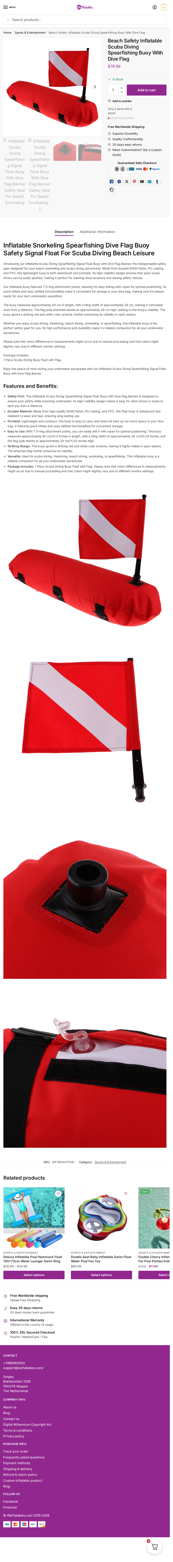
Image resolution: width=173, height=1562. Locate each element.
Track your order (15, 1451)
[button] (121, 88)
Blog (6, 1413)
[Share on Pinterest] (134, 181)
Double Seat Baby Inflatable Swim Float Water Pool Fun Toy (101, 1259)
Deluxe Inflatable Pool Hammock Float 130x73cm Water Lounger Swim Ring (32, 1259)
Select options (34, 1275)
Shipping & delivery (17, 1469)
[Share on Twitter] (127, 181)
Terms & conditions (17, 1430)
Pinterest (10, 1507)
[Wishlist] (58, 1193)
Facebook (10, 1501)
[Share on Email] (142, 181)
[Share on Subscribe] (149, 181)
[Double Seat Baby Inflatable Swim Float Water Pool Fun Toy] (101, 1218)
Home (7, 32)
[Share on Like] (111, 181)
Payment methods (16, 1463)
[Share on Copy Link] (111, 189)
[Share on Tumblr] (157, 181)
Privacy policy (13, 1436)
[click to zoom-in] (52, 87)
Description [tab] (64, 232)
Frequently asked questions (24, 1457)
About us (9, 1407)
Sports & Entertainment (30, 32)
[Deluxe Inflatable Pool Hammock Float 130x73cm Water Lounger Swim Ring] (34, 1218)
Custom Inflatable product (22, 1481)
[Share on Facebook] (119, 181)
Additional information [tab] (97, 232)
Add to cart (147, 90)
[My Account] (154, 7)
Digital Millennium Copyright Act (27, 1424)
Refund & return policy (20, 1475)
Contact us (11, 1419)
